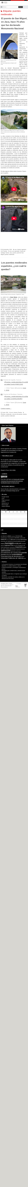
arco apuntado (15, 251)
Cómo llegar (3, 583)
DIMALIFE (3, 539)
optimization (13, 551)
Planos (7, 583)
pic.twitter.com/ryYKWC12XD (13, 384)
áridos (25, 558)
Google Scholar (5, 496)
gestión (23, 541)
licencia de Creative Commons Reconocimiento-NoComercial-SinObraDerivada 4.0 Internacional (12, 481)
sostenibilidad (17, 555)
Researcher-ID (5, 503)
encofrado (18, 539)
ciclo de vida (18, 536)
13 (13, 519)
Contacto (10, 583)
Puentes (5, 251)
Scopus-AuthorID (6, 506)
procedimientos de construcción (11, 552)
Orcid (3, 498)
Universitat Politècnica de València (12, 558)
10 (2, 519)
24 (2, 523)
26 (9, 523)
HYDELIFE (17, 543)
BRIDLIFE (5, 536)
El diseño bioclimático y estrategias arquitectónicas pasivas (14, 568)
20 (13, 521)
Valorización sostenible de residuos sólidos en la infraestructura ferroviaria (13, 577)
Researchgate (5, 504)
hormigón (9, 543)
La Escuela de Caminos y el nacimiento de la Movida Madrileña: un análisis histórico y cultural (14, 565)
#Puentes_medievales (11, 382)
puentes (3, 415)
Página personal (5, 500)
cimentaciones (4, 537)
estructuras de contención (6, 541)
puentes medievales (9, 254)
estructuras (23, 539)
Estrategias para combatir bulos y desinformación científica (13, 571)
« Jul (2, 529)
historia (19, 249)
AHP (1, 536)
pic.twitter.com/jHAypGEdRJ (13, 399)
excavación (14, 541)
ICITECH (24, 543)
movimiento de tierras (20, 549)
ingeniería (2, 545)
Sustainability (4, 556)
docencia (8, 539)
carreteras (13, 536)
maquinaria (18, 547)
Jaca (11, 252)
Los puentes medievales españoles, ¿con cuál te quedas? (14, 266)
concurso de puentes (17, 414)
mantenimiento (12, 547)
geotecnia (19, 541)
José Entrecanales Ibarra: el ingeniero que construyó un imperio (14, 574)
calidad (9, 536)
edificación (13, 539)
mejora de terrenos (11, 549)
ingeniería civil (9, 545)
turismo (22, 556)
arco (16, 249)
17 (2, 521)
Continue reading (6, 408)
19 (9, 521)
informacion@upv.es (4, 587)
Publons (4, 501)
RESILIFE (8, 554)
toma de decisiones (14, 556)
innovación (15, 545)
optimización (6, 551)
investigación (20, 545)
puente (14, 252)
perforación (18, 551)
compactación (10, 537)
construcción (22, 537)
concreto (16, 537)
